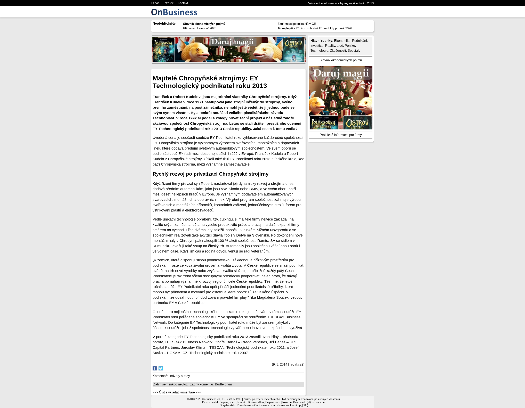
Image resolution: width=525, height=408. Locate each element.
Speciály (354, 50)
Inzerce (169, 3)
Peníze (350, 45)
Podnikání (359, 40)
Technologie (319, 50)
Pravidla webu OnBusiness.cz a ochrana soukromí (267, 405)
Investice (316, 45)
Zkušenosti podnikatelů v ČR (297, 23)
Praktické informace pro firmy (341, 135)
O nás (155, 3)
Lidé (340, 45)
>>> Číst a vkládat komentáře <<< (177, 392)
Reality (330, 45)
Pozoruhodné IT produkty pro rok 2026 (315, 28)
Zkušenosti (338, 50)
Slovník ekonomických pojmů (341, 60)
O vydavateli (227, 405)
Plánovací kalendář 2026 (199, 28)
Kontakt (183, 3)
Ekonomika (342, 40)
